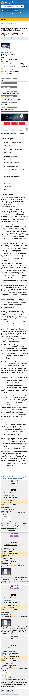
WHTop (3, 23)
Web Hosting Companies (14, 23)
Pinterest (11, 694)
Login (8, 10)
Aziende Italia (5, 25)
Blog (8, 694)
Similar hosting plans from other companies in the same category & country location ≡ (14, 477)
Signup (16, 10)
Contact (3, 692)
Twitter (5, 694)
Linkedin (13, 694)
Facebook (2, 694)
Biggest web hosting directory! (11, 3)
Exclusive (12, 133)
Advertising (10, 692)
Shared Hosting (13, 66)
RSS (16, 694)
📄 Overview (7, 38)
